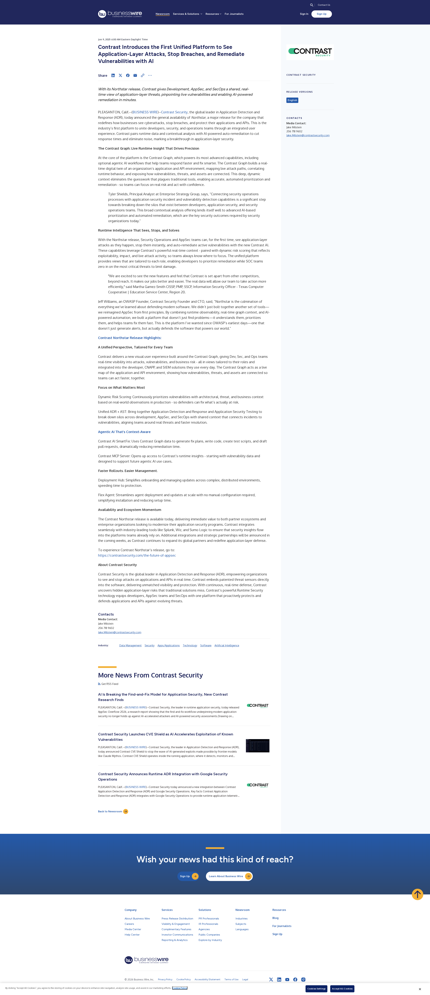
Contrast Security (174, 112)
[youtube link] (287, 979)
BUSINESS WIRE (145, 112)
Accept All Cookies (342, 988)
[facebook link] (295, 980)
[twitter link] (271, 979)
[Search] (311, 5)
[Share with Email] (135, 75)
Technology (190, 645)
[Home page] (120, 14)
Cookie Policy (180, 988)
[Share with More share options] (150, 75)
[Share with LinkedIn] (113, 75)
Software (205, 645)
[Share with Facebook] (128, 75)
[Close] (420, 989)
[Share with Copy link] (142, 75)
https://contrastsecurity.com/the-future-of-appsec (137, 555)
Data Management (130, 645)
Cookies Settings (316, 988)
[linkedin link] (279, 980)
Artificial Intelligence (226, 645)
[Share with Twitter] (120, 75)
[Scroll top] (417, 894)
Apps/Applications (169, 645)
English (292, 100)
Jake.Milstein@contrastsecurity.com (119, 632)
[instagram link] (303, 980)
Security (150, 645)
